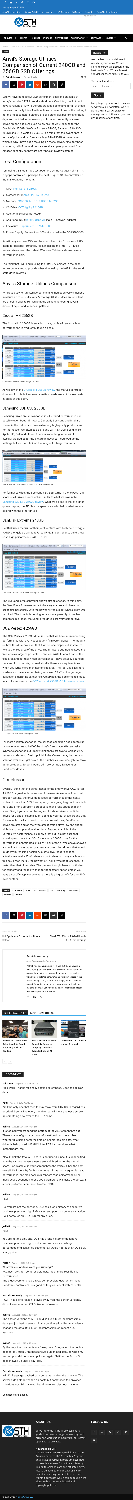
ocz (51, 890)
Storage (47, 38)
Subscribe (89, 12)
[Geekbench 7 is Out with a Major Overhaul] (73, 1029)
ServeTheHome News (11, 12)
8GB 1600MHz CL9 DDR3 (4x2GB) (38, 201)
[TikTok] (22, 2)
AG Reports (77, 12)
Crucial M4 (17, 890)
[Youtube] (33, 2)
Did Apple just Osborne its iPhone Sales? (21, 938)
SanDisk (7, 894)
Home (5, 46)
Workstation (78, 38)
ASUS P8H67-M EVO (36, 195)
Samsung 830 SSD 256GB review (22, 501)
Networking (61, 38)
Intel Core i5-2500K (25, 188)
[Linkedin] (10, 2)
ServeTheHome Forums (107, 12)
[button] (126, 38)
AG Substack (63, 12)
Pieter (6, 1262)
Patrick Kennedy (13, 77)
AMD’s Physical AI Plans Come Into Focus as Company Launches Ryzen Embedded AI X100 (44, 1047)
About (49, 12)
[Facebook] (5, 2)
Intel (28, 890)
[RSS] (16, 2)
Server (23, 38)
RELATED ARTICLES (15, 1013)
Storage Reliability (33, 12)
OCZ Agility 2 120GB (30, 207)
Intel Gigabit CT (36, 219)
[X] (27, 2)
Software (96, 38)
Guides (109, 38)
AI (16, 38)
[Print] (53, 84)
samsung (61, 890)
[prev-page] (4, 1061)
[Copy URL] (61, 84)
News (14, 46)
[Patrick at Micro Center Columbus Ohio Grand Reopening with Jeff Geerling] (15, 1029)
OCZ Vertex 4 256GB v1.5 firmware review (58, 681)
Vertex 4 (18, 894)
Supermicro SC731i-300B (35, 226)
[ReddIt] (37, 84)
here (83, 1477)
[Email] (45, 84)
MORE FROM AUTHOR (42, 1013)
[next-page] (10, 1061)
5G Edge (36, 38)
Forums (8, 38)
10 (85, 77)
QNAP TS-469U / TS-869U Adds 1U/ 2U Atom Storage (68, 938)
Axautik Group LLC (24, 1496)
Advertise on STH (46, 1448)
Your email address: (102, 81)
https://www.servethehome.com (41, 961)
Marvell (42, 890)
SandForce (73, 890)
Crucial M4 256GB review (39, 389)
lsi (35, 890)
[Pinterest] (21, 84)
